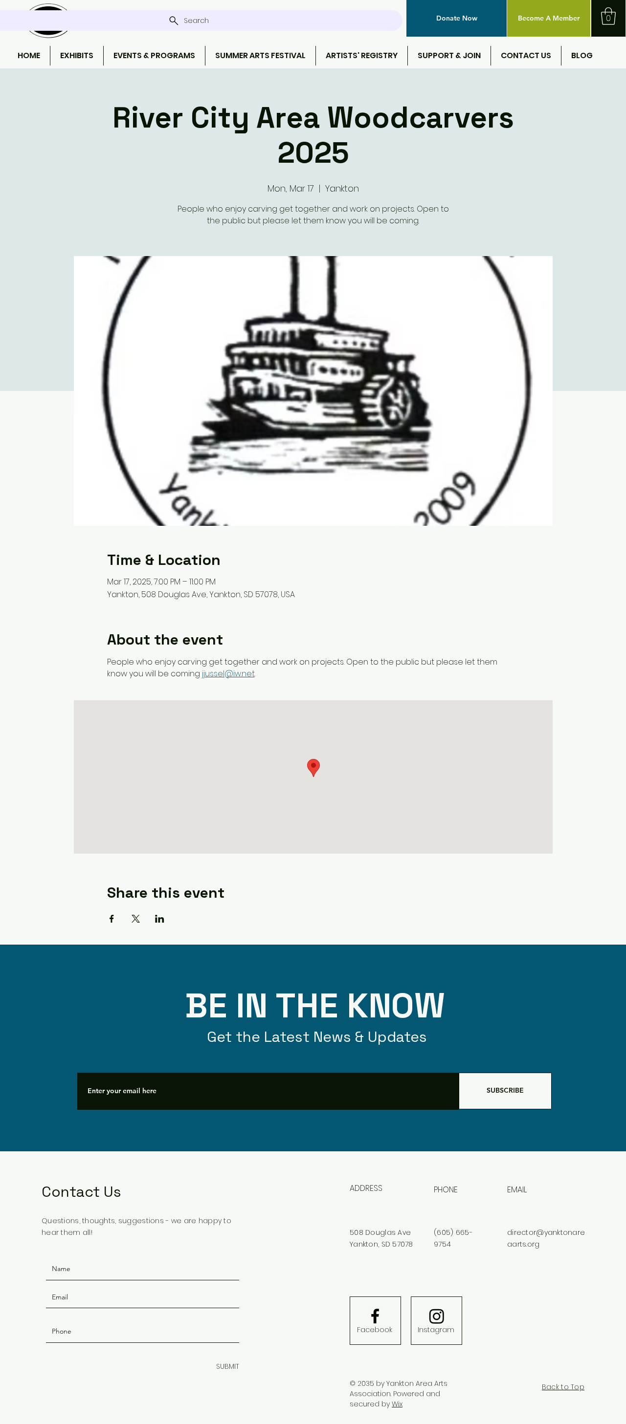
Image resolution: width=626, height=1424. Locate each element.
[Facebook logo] (375, 1316)
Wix (397, 1404)
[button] (456, 18)
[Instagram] (437, 1316)
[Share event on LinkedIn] (159, 919)
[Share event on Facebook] (111, 919)
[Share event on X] (135, 919)
